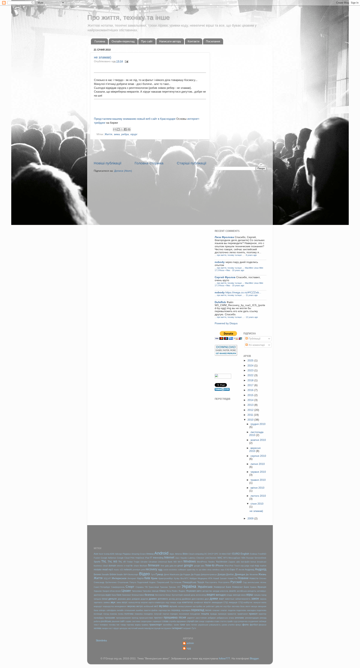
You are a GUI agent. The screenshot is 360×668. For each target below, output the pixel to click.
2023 (251, 370)
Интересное (119, 578)
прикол (253, 613)
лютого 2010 (258, 495)
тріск (188, 625)
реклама (239, 617)
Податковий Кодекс (146, 582)
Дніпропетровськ (209, 574)
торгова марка (133, 625)
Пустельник (176, 582)
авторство (207, 591)
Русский (236, 582)
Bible (185, 554)
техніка (112, 625)
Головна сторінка (149, 163)
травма (144, 625)
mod (105, 569)
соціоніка (209, 621)
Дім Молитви (252, 574)
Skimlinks (101, 640)
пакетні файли (151, 610)
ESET (229, 554)
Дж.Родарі (195, 574)
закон (255, 598)
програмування (123, 618)
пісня (182, 617)
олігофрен (111, 610)
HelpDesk (139, 558)
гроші (105, 599)
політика (129, 614)
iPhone (219, 565)
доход (178, 599)
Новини (243, 578)
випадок (221, 594)
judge (246, 566)
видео (211, 594)
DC (205, 554)
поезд (106, 614)
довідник (136, 599)
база (114, 595)
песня (208, 610)
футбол (254, 624)
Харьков (98, 591)
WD (175, 562)
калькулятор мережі (138, 602)
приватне (231, 614)
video (204, 569)
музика (164, 606)
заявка (106, 602)
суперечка (242, 621)
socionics (173, 569)
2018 (251, 380)
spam (189, 569)
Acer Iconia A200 (106, 554)
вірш (249, 594)
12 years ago (252, 317)
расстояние (201, 618)
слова (165, 621)
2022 (251, 375)
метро (139, 606)
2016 (251, 390)
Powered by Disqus (226, 323)
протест (158, 617)
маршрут (98, 606)
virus (209, 569)
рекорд (263, 618)
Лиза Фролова (224, 237)
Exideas (253, 554)
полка (120, 614)
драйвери (186, 599)
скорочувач (146, 621)
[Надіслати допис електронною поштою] (126, 61)
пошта (205, 613)
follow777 (224, 658)
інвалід (147, 628)
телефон (104, 625)
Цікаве (126, 590)
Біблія (113, 574)
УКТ (179, 587)
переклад (197, 610)
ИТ (109, 578)
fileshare (143, 566)
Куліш (176, 578)
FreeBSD (262, 554)
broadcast (261, 562)
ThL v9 (122, 561)
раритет (191, 618)
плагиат (216, 610)
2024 (251, 365)
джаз (129, 599)
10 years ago (238, 270)
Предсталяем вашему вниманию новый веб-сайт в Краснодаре (135, 118)
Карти (140, 578)
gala (167, 566)
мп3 (156, 606)
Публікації (254, 338)
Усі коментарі (256, 345)
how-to (210, 565)
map (257, 565)
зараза (263, 599)
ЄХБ (227, 569)
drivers (120, 566)
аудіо (108, 595)
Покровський (163, 582)
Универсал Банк (222, 587)
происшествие (146, 618)
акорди (216, 591)
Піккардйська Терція (193, 582)
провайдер (99, 618)
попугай (157, 614)
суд (235, 621)
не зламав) (102, 57)
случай (190, 621)
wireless (216, 569)
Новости (253, 578)
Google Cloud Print (126, 558)
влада (229, 595)
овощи (254, 606)
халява (97, 628)
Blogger (254, 658)
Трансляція (153, 587)
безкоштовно (138, 595)
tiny (194, 569)
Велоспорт (133, 574)
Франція (261, 587)
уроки (224, 625)
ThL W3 (112, 561)
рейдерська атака (225, 618)
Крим (154, 578)
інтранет (187, 628)
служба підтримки (177, 621)
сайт (122, 621)
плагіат (223, 610)
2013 (251, 405)
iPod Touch (234, 566)
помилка (139, 614)
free (162, 566)
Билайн (105, 574)
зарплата (98, 602)
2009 (251, 518)
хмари (105, 628)
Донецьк (240, 574)
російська (106, 621)
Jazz (177, 558)
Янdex (175, 591)
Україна (189, 586)
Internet (169, 557)
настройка (197, 606)
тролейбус (168, 625)
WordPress (202, 562)
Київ (147, 578)
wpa (222, 569)
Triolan (130, 562)
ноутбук (227, 606)
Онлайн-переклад (123, 41)
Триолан (164, 587)
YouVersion (221, 561)
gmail (180, 565)
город (263, 595)
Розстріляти (224, 582)
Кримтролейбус (165, 578)
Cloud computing (196, 554)
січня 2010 (256, 503)
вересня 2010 (255, 449)
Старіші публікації (191, 163)
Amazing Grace (138, 554)
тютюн (194, 625)
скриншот (157, 621)
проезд (135, 618)
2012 (251, 410)
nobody (220, 262)
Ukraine (144, 562)
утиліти (231, 625)
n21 (121, 569)
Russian (250, 558)
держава (122, 599)
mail (252, 566)
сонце (201, 621)
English (245, 553)
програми (110, 617)
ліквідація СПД (236, 602)
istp (242, 566)
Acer (96, 554)
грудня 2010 (258, 424)
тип (117, 625)
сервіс (128, 621)
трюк (182, 624)
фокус (239, 625)
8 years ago (251, 255)
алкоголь (224, 591)
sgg (160, 569)
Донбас (230, 574)
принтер (262, 614)
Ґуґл (194, 628)
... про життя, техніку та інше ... (229, 255)
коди (179, 602)
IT (151, 557)
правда (213, 614)
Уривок (253, 587)
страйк (229, 621)
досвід (172, 599)
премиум (222, 614)
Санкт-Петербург (102, 587)
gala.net (173, 566)
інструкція (156, 628)
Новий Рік (232, 578)
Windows (189, 561)
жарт (221, 599)
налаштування (185, 606)
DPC (216, 554)
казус (125, 602)
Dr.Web (222, 554)
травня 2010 (258, 480)
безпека (149, 594)
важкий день (189, 595)
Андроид (249, 569)
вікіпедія (237, 595)
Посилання (213, 41)
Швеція (155, 591)
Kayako (184, 558)
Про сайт (147, 41)
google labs (199, 566)
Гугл (153, 574)
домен (153, 598)
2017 (251, 385)
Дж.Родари (185, 574)
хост (110, 628)
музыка (173, 606)
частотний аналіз (136, 628)
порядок (174, 614)
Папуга (132, 582)
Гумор (159, 574)
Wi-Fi (180, 562)
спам (216, 621)
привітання (242, 614)
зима (117, 134)
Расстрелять (211, 582)
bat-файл (245, 562)
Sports (97, 561)
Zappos (231, 562)
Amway (150, 554)
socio (165, 569)
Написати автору (170, 41)
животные (229, 599)
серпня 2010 (258, 456)
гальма (257, 595)
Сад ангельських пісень (254, 582)
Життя (108, 134)
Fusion (97, 558)
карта (151, 602)
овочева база (238, 606)
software (182, 569)
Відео (144, 573)
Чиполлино (137, 591)
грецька (97, 599)
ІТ (237, 569)
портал (166, 614)
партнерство (164, 610)
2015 (251, 395)
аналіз (232, 591)
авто (199, 591)
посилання (184, 614)
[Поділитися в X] (122, 129)
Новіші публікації (107, 163)
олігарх (102, 610)
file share (134, 566)
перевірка (185, 610)
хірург (133, 134)
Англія (241, 569)
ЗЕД (105, 578)
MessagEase (234, 558)
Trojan (137, 562)
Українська (205, 586)
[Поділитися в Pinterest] (129, 129)
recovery (151, 569)
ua (200, 569)
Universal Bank (165, 562)
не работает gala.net (213, 606)
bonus (253, 562)
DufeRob (220, 302)
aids (238, 562)
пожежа (113, 614)
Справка (140, 587)
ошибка (139, 610)
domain (112, 565)
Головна (99, 41)
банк (118, 595)
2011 (251, 414)
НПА (210, 578)
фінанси (262, 625)
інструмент (166, 628)
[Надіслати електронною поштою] (115, 129)
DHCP (211, 554)
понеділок (148, 614)
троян (176, 625)
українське (203, 625)
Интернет (132, 578)
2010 (251, 419)
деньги (112, 598)
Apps (172, 554)
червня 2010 (258, 471)
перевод (175, 610)
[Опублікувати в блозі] (118, 129)
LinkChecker (211, 558)
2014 (251, 400)
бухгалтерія (177, 595)
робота (97, 621)
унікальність (215, 625)
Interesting (158, 557)
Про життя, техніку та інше (128, 17)
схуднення (253, 621)
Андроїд (260, 569)
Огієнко (262, 578)
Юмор (162, 591)
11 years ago (252, 295)
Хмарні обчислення (111, 591)
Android (161, 553)
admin (190, 643)
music (116, 569)
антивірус (261, 591)
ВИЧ (126, 574)
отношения (129, 610)
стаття (223, 621)
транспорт (155, 624)
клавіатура (159, 602)
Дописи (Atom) (123, 170)
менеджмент (121, 606)
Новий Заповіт (220, 578)
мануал (257, 602)
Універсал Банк (240, 587)
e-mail (127, 566)
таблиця (262, 621)
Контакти (193, 41)
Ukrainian (152, 562)
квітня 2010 (257, 487)
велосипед (201, 595)
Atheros (178, 554)
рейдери (212, 618)
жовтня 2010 (258, 440)
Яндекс (181, 591)
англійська (242, 591)
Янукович (191, 591)
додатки (144, 599)
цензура (123, 628)
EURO (236, 553)
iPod (227, 566)
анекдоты (251, 591)
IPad (147, 558)
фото (245, 624)
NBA (243, 558)
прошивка (171, 617)
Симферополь (118, 587)
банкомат (126, 595)
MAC (220, 557)
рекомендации (252, 618)
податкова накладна (246, 610)
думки (214, 598)
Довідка (222, 574)
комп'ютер (187, 602)
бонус (168, 595)
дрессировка (198, 599)
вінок (243, 595)
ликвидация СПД (220, 602)
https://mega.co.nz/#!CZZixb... (243, 292)
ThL (103, 561)
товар (123, 625)
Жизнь (262, 574)
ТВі (146, 587)
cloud (105, 566)
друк (207, 599)
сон (196, 621)
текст (96, 625)
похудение (195, 614)
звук (112, 602)
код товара (171, 602)
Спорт (130, 586)
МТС (186, 578)
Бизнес (97, 574)
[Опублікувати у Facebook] (125, 129)
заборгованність (242, 599)
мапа (263, 602)
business (98, 566)
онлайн (120, 610)
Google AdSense (108, 558)
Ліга (182, 578)
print (143, 569)
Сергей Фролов (225, 277)
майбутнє (248, 602)
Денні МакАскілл (171, 574)
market (263, 566)
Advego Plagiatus (123, 554)
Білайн (120, 574)
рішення (115, 621)
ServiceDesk (260, 558)
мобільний (148, 606)
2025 (251, 360)
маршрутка (108, 606)
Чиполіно (147, 591)
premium (136, 569)
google (188, 565)
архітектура (99, 595)
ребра (125, 134)
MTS (225, 558)
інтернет (177, 628)
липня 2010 (257, 464)
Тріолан (172, 587)
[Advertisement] (138, 68)
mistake (98, 569)
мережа (131, 606)
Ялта (168, 591)
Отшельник (123, 582)
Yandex (211, 562)
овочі (247, 606)
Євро (232, 569)
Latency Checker (196, 558)
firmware (154, 565)
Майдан (193, 578)
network (128, 569)
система (136, 621)
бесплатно (160, 595)
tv (197, 569)
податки (232, 610)
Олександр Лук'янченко (105, 582)
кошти (207, 602)
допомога (163, 599)
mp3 (110, 569)
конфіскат (198, 602)
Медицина (202, 578)
